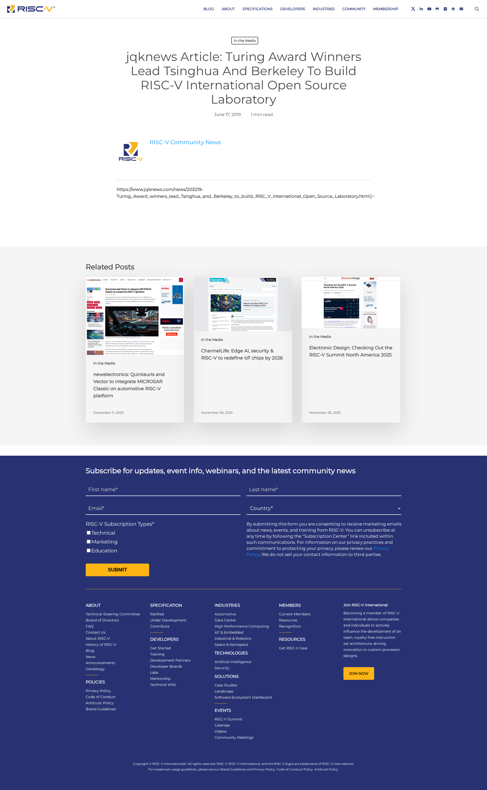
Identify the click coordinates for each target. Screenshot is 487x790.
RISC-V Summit (228, 719)
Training (157, 654)
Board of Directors (102, 620)
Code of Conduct (101, 697)
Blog (90, 650)
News (90, 656)
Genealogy (95, 669)
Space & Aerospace (231, 644)
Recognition (290, 626)
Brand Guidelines (101, 709)
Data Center (225, 620)
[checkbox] (163, 541)
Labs (154, 672)
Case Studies (226, 685)
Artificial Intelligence (233, 662)
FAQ (90, 626)
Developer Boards (166, 666)
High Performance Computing (242, 626)
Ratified (157, 614)
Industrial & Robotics (233, 638)
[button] (358, 673)
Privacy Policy (98, 690)
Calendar (222, 725)
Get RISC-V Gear (293, 648)
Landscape (224, 691)
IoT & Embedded (229, 632)
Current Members (294, 614)
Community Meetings (234, 737)
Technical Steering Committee (113, 614)
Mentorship (160, 678)
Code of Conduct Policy (294, 769)
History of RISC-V (101, 644)
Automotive (225, 614)
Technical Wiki (163, 684)
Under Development (168, 620)
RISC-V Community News (185, 142)
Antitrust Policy (100, 703)
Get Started (160, 648)
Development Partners (170, 660)
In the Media (245, 40)
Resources (288, 620)
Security (222, 668)
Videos (221, 731)
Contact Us (96, 632)
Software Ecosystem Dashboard (243, 697)
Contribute (159, 626)
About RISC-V (98, 638)
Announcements (100, 663)
